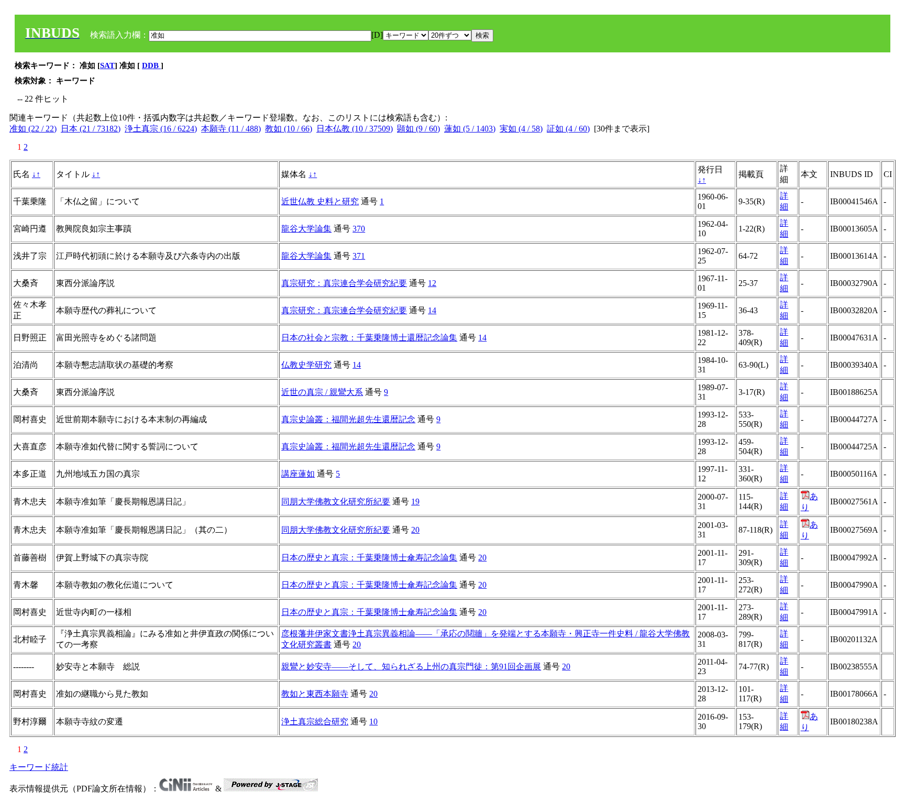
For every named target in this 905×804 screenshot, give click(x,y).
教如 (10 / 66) (288, 128)
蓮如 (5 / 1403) (469, 128)
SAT (107, 65)
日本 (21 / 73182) (90, 128)
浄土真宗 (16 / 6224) (161, 128)
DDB (151, 65)
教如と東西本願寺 (314, 693)
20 (415, 529)
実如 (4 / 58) (521, 128)
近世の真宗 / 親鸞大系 (322, 392)
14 (432, 310)
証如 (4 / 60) (568, 128)
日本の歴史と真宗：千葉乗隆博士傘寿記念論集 (369, 557)
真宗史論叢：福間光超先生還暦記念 (348, 419)
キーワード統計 (38, 767)
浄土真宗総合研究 (314, 721)
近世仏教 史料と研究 (320, 201)
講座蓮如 (298, 473)
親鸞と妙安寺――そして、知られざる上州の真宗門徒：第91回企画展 (411, 666)
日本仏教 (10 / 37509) (354, 128)
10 (373, 721)
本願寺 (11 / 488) (231, 128)
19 (415, 501)
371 (358, 255)
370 (358, 228)
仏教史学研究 (306, 364)
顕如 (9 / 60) (418, 128)
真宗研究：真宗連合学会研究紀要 (344, 283)
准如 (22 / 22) (33, 128)
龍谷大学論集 (306, 228)
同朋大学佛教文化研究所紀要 (335, 501)
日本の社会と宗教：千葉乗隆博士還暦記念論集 (369, 337)
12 (432, 283)
